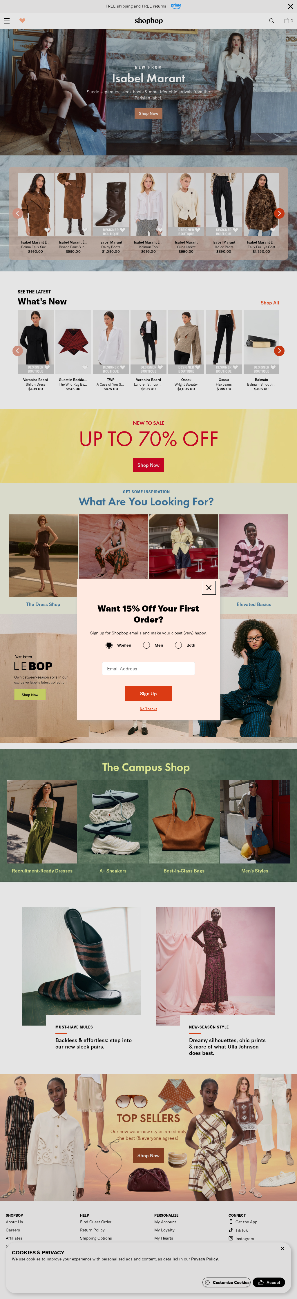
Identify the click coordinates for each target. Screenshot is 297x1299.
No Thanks (148, 709)
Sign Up (148, 693)
